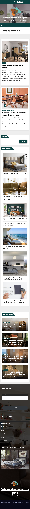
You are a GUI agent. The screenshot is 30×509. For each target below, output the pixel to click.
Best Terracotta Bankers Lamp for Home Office (13, 341)
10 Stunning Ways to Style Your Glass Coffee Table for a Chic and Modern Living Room (14, 198)
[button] (25, 25)
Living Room (4, 433)
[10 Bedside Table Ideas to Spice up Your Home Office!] (15, 163)
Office (2, 437)
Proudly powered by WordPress (7, 502)
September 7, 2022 (8, 117)
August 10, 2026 (9, 344)
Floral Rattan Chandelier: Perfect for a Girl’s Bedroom (14, 373)
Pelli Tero (15, 70)
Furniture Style (5, 427)
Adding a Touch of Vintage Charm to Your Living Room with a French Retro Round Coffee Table (14, 302)
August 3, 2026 (9, 360)
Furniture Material (11, 110)
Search (4, 136)
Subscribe (15, 407)
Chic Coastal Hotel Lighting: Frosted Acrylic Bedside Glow (14, 358)
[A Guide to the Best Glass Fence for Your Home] (15, 237)
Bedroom (6, 354)
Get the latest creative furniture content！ (12, 402)
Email (6, 394)
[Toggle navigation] (28, 25)
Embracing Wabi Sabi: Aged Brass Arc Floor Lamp (14, 326)
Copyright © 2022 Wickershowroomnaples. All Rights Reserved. (14, 505)
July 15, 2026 (8, 376)
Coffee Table (6, 322)
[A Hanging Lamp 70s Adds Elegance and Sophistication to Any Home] (15, 264)
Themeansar (26, 502)
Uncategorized (5, 440)
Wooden (4, 110)
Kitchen (3, 430)
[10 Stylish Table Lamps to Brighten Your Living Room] (15, 210)
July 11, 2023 (6, 70)
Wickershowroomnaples (15, 17)
